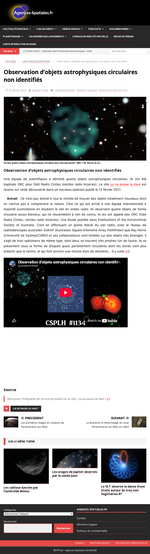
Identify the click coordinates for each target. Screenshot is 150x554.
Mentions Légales (87, 524)
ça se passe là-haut (125, 184)
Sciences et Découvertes (113, 90)
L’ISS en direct (45, 29)
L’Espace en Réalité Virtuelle (90, 36)
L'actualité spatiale (64, 90)
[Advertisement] (75, 358)
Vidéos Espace (71, 29)
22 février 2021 (17, 90)
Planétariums (11, 36)
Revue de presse (124, 36)
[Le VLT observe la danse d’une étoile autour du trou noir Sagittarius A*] (123, 466)
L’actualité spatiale (15, 29)
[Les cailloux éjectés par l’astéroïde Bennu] (26, 466)
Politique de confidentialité (92, 530)
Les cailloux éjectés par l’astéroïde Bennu (21, 489)
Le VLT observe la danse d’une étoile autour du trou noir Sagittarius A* (123, 490)
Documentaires (119, 29)
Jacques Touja (40, 90)
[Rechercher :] (128, 51)
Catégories (10, 509)
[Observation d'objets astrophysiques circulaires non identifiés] (75, 158)
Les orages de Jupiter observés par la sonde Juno (74, 474)
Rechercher (10, 521)
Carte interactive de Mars (19, 44)
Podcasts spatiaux (86, 90)
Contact (81, 518)
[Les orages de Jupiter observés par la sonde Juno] (75, 458)
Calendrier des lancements (46, 36)
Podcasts (94, 29)
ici (127, 251)
